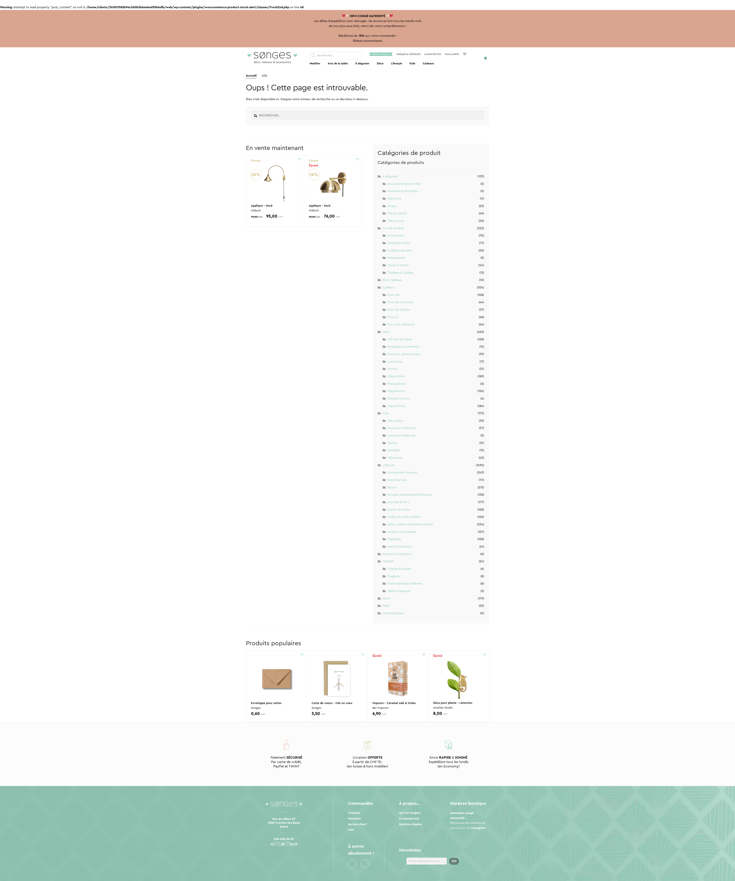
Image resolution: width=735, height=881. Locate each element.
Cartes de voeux (399, 509)
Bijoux (392, 487)
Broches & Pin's (398, 502)
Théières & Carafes (400, 272)
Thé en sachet (397, 213)
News (386, 598)
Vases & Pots (396, 406)
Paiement (354, 818)
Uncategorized (393, 613)
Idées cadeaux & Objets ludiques (410, 524)
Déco (380, 63)
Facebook (352, 864)
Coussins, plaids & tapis (404, 354)
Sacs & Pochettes (400, 546)
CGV (351, 830)
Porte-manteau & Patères (405, 583)
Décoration (395, 420)
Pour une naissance (401, 324)
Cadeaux (428, 63)
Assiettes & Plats (399, 243)
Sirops (392, 206)
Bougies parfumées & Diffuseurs (410, 494)
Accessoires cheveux (402, 472)
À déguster (362, 63)
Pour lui (393, 317)
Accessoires (396, 235)
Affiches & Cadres (400, 339)
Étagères (394, 576)
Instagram (365, 864)
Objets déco (396, 376)
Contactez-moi (432, 54)
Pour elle (394, 294)
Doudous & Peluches (402, 428)
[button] (299, 159)
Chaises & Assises (399, 568)
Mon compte (452, 54)
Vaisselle (393, 450)
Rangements (396, 257)
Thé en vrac (396, 220)
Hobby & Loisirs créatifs (404, 516)
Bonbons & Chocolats (403, 191)
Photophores (397, 383)
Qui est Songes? (410, 812)
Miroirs (392, 368)
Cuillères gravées (400, 250)
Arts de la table (338, 63)
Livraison (354, 812)
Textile (392, 443)
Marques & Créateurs (409, 54)
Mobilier (315, 63)
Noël (386, 605)
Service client (357, 824)
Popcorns (394, 198)
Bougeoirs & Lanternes (403, 346)
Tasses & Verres (398, 265)
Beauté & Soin (397, 479)
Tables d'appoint (399, 591)
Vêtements (395, 457)
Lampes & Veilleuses (401, 435)
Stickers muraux (399, 398)
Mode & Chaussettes (402, 531)
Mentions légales (410, 824)
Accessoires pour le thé (404, 183)
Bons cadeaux (381, 54)
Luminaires (395, 361)
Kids (412, 63)
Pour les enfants (399, 309)
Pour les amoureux (400, 302)
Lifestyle (396, 63)
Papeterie (394, 539)
